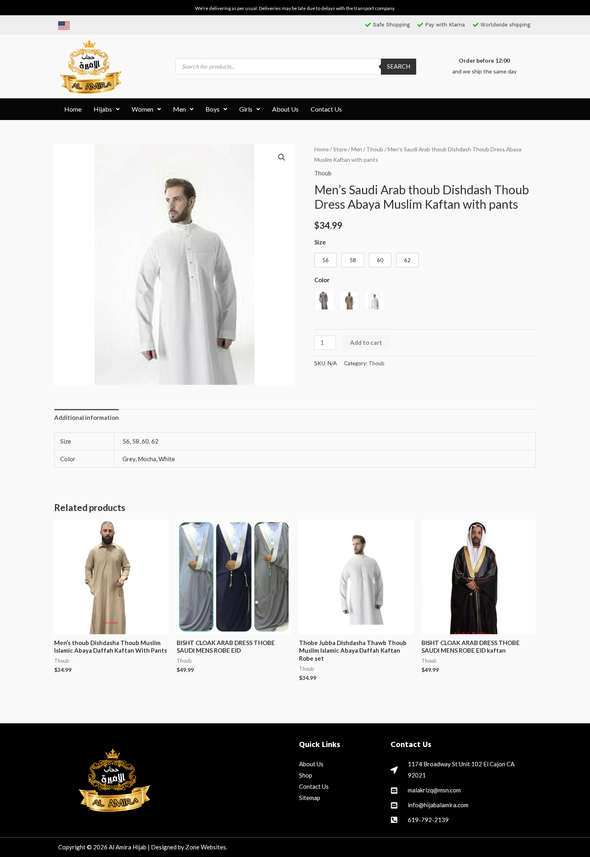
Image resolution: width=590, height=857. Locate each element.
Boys (212, 109)
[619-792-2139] (394, 819)
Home (72, 109)
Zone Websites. (206, 847)
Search (398, 66)
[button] (106, 109)
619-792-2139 (428, 819)
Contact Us (326, 109)
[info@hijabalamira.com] (394, 805)
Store (340, 149)
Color (322, 279)
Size (320, 242)
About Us (285, 109)
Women (142, 109)
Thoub (374, 149)
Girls (245, 109)
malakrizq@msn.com (434, 790)
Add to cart (366, 342)
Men (179, 109)
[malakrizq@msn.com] (394, 790)
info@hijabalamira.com (438, 804)
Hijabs (103, 109)
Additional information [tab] (86, 417)
